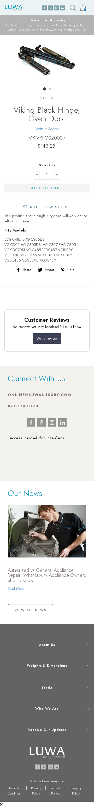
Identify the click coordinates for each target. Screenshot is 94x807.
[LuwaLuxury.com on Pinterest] (50, 7)
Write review (47, 338)
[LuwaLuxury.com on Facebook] (44, 7)
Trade (47, 687)
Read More (16, 588)
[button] (47, 206)
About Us (47, 644)
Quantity (47, 165)
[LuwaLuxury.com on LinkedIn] (62, 7)
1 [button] (44, 88)
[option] (47, 25)
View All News (30, 610)
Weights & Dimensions (47, 665)
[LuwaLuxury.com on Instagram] (56, 7)
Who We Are (46, 708)
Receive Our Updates (47, 729)
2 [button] (50, 89)
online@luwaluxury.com (39, 394)
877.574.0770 (23, 406)
